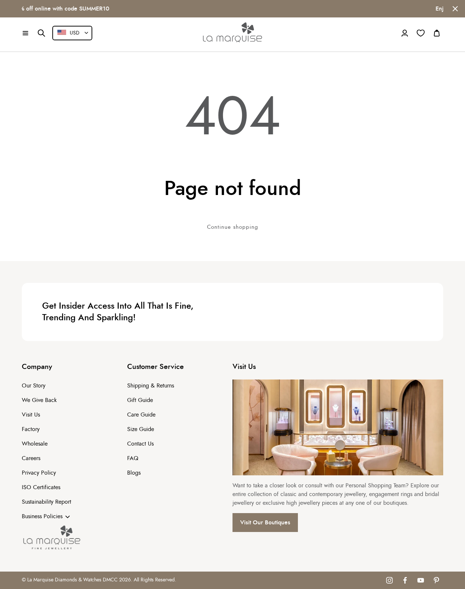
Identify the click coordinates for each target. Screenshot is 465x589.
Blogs (134, 473)
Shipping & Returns (150, 386)
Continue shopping (232, 227)
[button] (25, 33)
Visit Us (31, 415)
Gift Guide (140, 400)
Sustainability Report (46, 502)
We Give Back (39, 400)
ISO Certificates (41, 487)
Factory (31, 429)
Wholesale (35, 444)
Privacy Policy (39, 473)
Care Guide (141, 415)
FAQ (132, 458)
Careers (31, 458)
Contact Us (140, 444)
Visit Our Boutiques (265, 522)
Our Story (33, 386)
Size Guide (140, 429)
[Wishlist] (421, 33)
